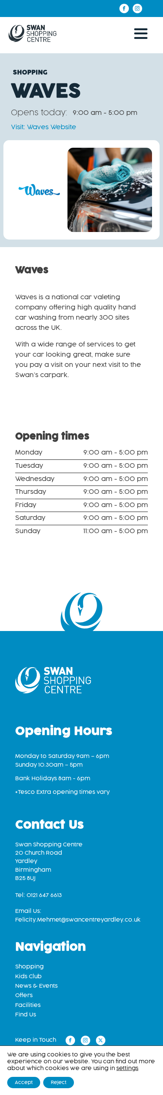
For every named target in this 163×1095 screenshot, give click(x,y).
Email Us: (78, 915)
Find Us (25, 1015)
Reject (58, 1082)
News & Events (36, 986)
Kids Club (28, 976)
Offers (24, 995)
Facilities (28, 1005)
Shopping (29, 967)
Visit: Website (43, 127)
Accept (24, 1082)
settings (127, 1068)
